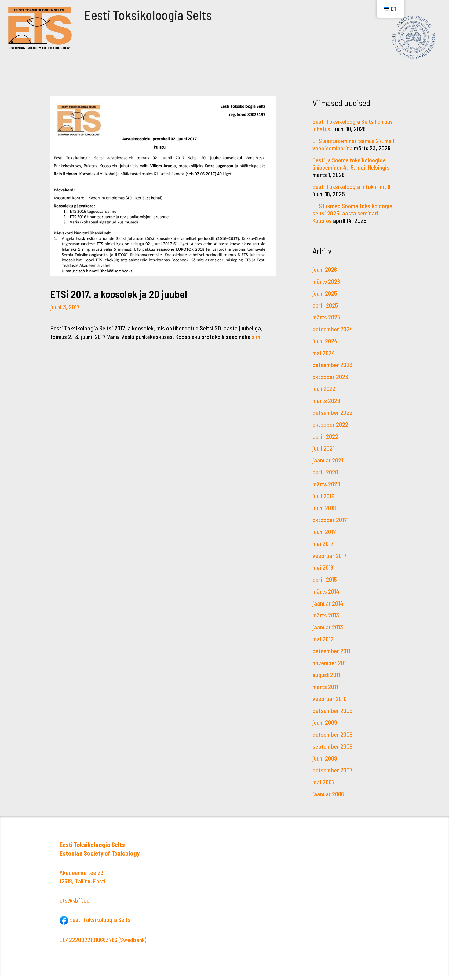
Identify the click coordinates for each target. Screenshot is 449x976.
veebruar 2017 (329, 555)
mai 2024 (323, 352)
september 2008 (332, 746)
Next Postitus (244, 370)
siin (256, 336)
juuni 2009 (324, 722)
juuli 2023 (324, 388)
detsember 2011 (331, 650)
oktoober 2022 (330, 424)
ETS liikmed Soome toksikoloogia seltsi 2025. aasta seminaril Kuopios (352, 213)
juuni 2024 (325, 340)
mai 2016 (322, 567)
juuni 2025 (324, 293)
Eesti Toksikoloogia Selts (148, 15)
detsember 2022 (332, 412)
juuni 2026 (324, 269)
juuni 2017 (324, 531)
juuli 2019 (323, 495)
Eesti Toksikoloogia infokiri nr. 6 (351, 186)
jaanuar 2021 (327, 460)
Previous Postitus (87, 370)
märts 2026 (326, 281)
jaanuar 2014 (327, 603)
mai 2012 (323, 639)
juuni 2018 (324, 507)
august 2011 (326, 674)
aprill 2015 (324, 579)
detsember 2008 (332, 734)
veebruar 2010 (329, 698)
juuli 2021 (323, 448)
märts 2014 (325, 591)
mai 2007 (323, 782)
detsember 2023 (332, 364)
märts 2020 (326, 484)
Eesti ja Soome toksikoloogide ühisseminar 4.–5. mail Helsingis (350, 163)
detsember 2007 (332, 770)
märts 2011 (325, 686)
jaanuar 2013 (327, 627)
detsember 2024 (332, 329)
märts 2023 (326, 400)
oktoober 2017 (329, 519)
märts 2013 (325, 615)
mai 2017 (323, 543)
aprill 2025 (325, 305)
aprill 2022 (325, 436)
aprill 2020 (325, 472)
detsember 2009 (332, 710)
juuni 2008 (324, 758)
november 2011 (330, 662)
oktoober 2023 (330, 376)
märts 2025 (326, 317)
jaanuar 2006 (328, 793)
